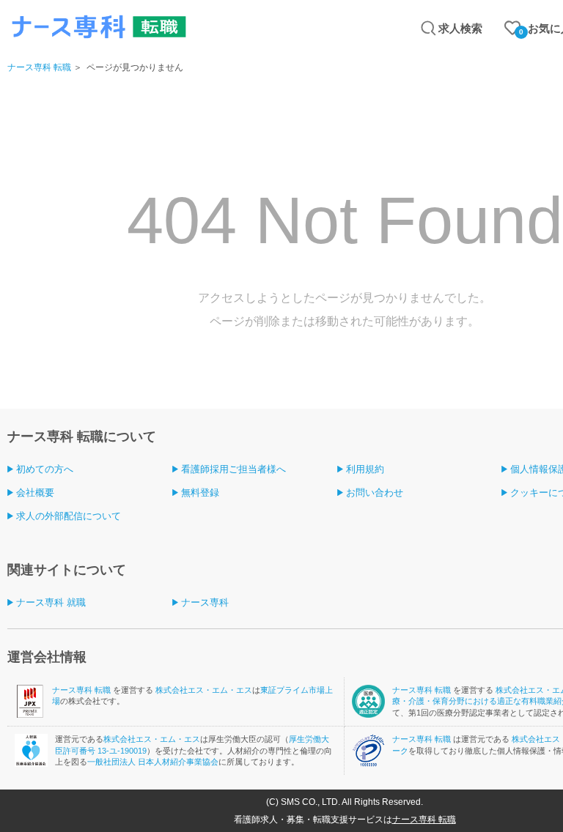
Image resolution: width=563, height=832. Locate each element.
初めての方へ (44, 469)
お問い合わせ (374, 492)
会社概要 (35, 492)
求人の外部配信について (68, 515)
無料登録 (200, 492)
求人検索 (460, 28)
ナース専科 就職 (51, 602)
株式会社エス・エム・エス (203, 690)
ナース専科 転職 (39, 67)
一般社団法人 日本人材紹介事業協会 (152, 761)
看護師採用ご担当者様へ (233, 469)
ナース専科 (205, 602)
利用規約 (365, 469)
